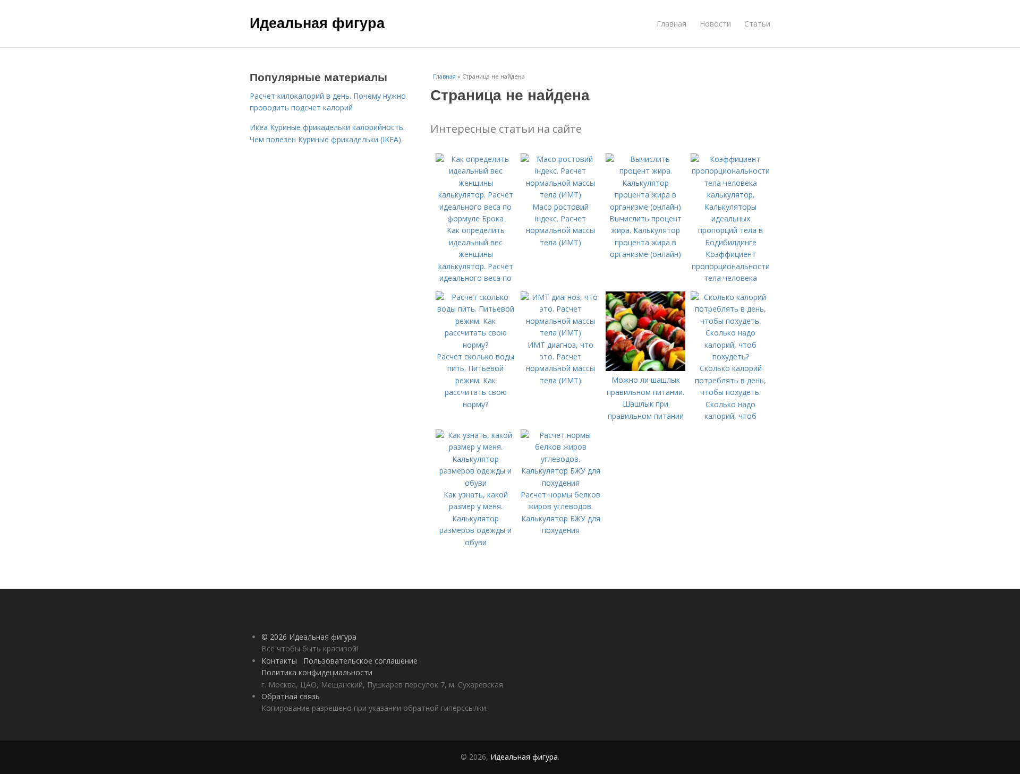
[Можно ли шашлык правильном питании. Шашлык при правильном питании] (645, 368)
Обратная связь (290, 696)
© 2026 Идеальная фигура (308, 637)
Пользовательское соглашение (360, 661)
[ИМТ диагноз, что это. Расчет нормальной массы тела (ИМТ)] (560, 333)
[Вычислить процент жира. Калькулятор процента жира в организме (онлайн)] (645, 207)
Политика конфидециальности (316, 672)
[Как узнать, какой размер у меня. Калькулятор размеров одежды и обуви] (475, 483)
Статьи (757, 24)
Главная (671, 24)
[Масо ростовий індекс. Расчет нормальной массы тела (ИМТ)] (560, 195)
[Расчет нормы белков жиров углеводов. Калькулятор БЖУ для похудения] (560, 483)
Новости (715, 24)
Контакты (279, 661)
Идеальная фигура (317, 22)
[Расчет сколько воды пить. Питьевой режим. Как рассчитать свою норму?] (475, 345)
